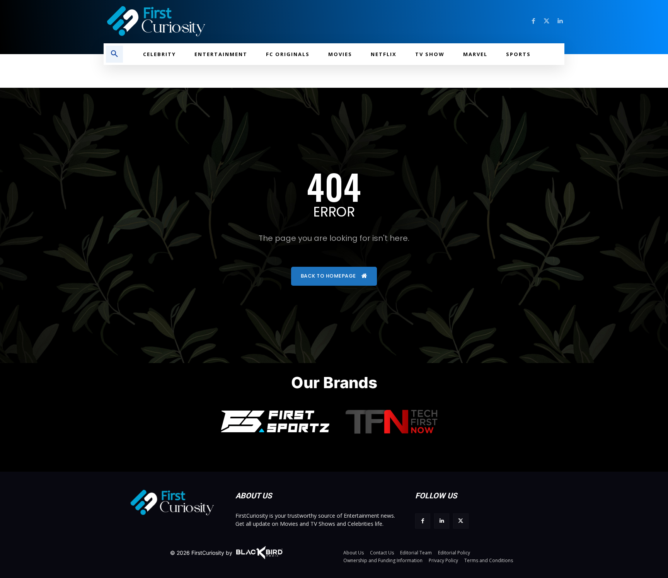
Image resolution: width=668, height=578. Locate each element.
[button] (114, 54)
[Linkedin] (559, 21)
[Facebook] (533, 21)
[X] (460, 521)
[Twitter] (546, 21)
